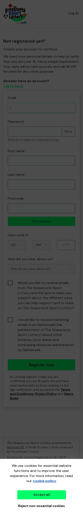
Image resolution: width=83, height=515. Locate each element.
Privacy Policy (46, 394)
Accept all (41, 495)
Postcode (16, 198)
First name (16, 151)
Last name (16, 174)
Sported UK (15, 447)
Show (68, 131)
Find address (41, 221)
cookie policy (44, 481)
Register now (41, 364)
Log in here (13, 86)
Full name (7, 93)
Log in (73, 13)
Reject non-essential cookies (41, 506)
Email (12, 97)
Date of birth (18, 235)
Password (16, 121)
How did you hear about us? (30, 259)
